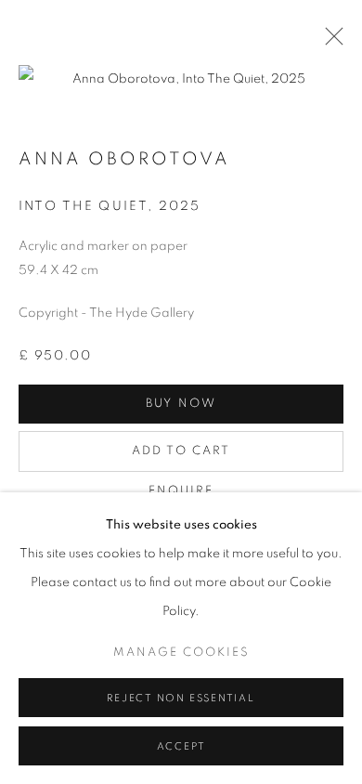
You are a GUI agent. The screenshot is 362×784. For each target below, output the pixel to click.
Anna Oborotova (124, 159)
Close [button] (329, 42)
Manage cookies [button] (181, 653)
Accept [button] (181, 746)
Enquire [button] (181, 491)
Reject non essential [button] (180, 698)
